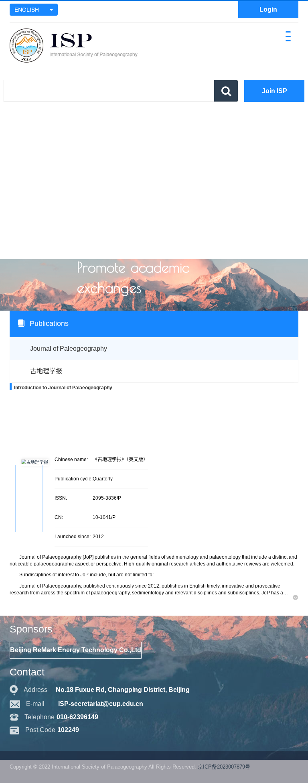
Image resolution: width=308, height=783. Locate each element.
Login (268, 9)
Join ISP (274, 90)
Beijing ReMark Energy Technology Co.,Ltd (75, 650)
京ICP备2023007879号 (224, 767)
